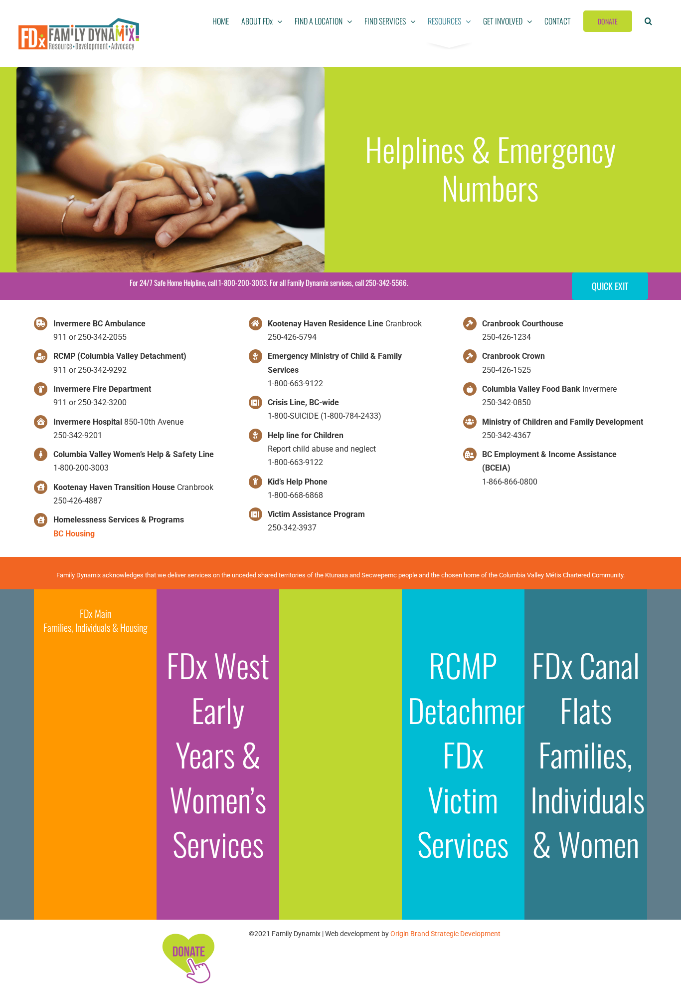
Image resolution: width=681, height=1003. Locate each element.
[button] (648, 21)
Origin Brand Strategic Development (445, 934)
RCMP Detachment (473, 687)
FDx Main (95, 613)
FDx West (218, 664)
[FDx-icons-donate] (188, 933)
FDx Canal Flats (586, 687)
